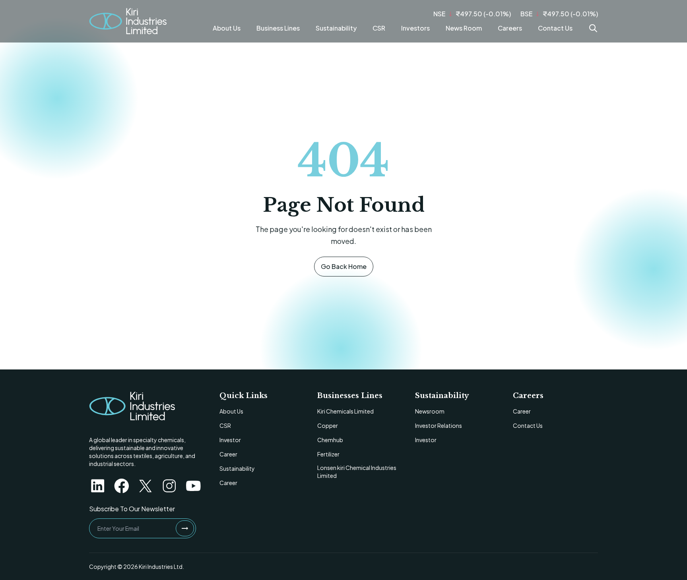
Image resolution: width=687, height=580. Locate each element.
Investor (230, 439)
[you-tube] (193, 486)
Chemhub (330, 439)
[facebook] (121, 486)
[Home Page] (128, 21)
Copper (327, 425)
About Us (227, 28)
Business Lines (278, 28)
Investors (415, 28)
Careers (510, 28)
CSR (379, 28)
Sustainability (336, 28)
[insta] (169, 486)
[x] (145, 486)
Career (228, 454)
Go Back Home (344, 266)
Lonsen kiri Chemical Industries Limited (356, 471)
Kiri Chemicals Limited (345, 411)
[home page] (132, 406)
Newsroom (429, 411)
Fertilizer (328, 454)
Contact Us (555, 28)
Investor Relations (438, 425)
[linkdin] (98, 486)
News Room (464, 28)
